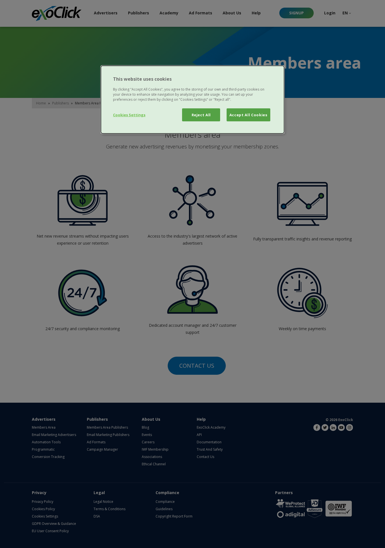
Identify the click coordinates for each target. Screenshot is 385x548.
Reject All (201, 114)
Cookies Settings (129, 114)
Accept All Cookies (248, 114)
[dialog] (192, 99)
